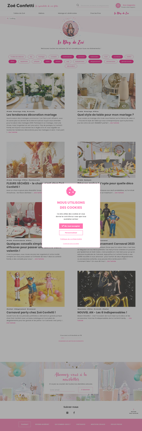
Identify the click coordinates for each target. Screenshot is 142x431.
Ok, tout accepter (72, 226)
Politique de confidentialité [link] (71, 239)
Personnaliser (71, 232)
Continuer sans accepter (71, 243)
